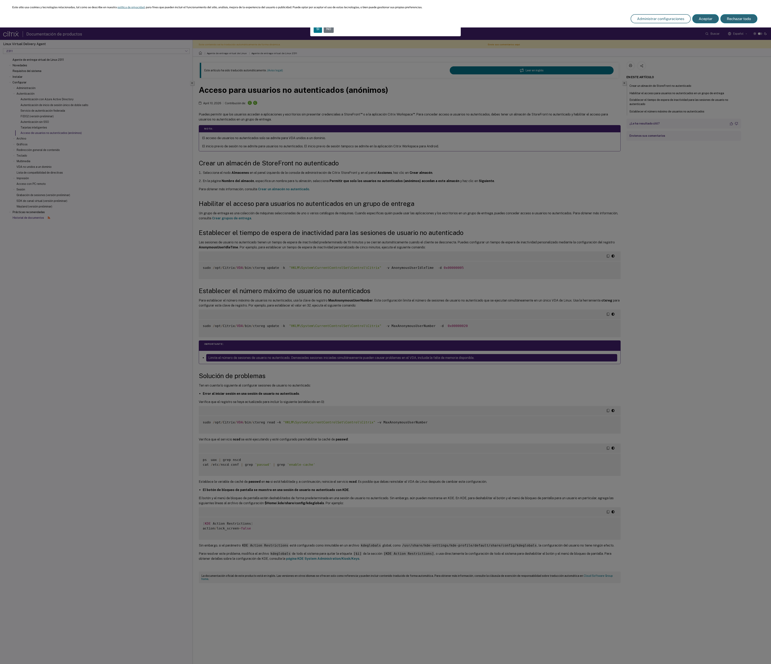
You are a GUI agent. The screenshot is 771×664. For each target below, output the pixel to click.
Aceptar (705, 19)
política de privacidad (131, 7)
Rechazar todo (739, 19)
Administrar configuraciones (660, 19)
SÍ (317, 29)
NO (328, 29)
